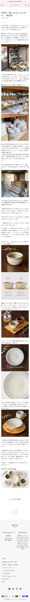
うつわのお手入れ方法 (8, 570)
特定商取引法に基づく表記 (9, 562)
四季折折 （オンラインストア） (12, 599)
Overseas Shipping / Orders (9, 576)
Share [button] (4, 22)
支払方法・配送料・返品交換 (10, 564)
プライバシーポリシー (8, 567)
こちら (14, 469)
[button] (2, 5)
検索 (3, 581)
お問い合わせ (5, 579)
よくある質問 (5, 573)
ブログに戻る (16, 499)
